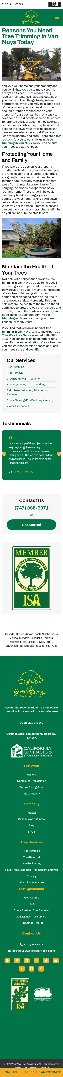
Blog (31, 825)
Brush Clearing (32, 863)
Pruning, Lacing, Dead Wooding (26, 384)
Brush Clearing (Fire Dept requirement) (30, 400)
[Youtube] (56, 960)
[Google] (7, 960)
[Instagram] (17, 960)
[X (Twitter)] (22, 969)
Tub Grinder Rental (31, 923)
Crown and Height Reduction (24, 378)
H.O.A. (31, 904)
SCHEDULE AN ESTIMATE (42, 1072)
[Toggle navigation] (56, 17)
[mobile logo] (31, 17)
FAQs (31, 831)
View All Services (29, 882)
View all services (17, 406)
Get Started (31, 525)
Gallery (31, 774)
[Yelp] (36, 960)
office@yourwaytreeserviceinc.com (33, 950)
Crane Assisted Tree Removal (31, 910)
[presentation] (4, 454)
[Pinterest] (41, 969)
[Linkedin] (31, 969)
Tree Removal (15, 372)
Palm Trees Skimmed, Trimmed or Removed (31, 869)
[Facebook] (27, 960)
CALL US (11, 1072)
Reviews (31, 812)
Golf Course (31, 897)
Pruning (31, 876)
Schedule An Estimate (31, 819)
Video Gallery (31, 793)
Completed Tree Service (31, 781)
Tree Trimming (15, 367)
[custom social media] (46, 960)
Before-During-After (31, 787)
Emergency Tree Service (31, 916)
